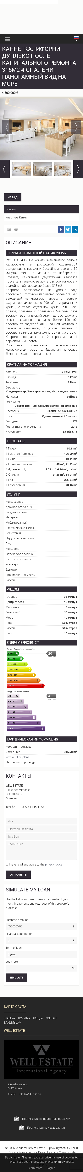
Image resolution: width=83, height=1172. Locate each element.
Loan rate (12, 961)
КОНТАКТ (51, 1018)
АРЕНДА (38, 1018)
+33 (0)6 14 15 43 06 (31, 807)
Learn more (35, 1168)
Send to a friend (9, 229)
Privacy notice (27, 1152)
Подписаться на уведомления (46, 1127)
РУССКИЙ (76, 37)
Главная (11, 209)
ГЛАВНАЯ (9, 1018)
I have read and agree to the (35, 864)
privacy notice (53, 864)
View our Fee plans (17, 757)
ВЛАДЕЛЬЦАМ (12, 1022)
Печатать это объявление (16, 229)
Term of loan (14, 947)
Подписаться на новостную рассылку (46, 1119)
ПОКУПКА (24, 1018)
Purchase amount (17, 920)
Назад (13, 197)
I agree (51, 1168)
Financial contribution (19, 934)
